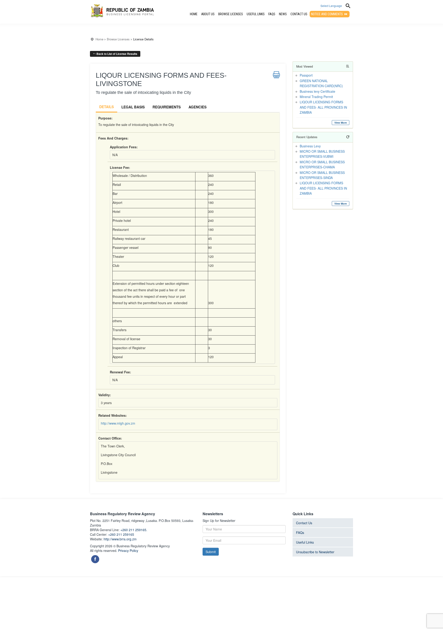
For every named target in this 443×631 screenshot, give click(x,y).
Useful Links (256, 14)
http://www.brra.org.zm (120, 539)
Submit (211, 551)
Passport (306, 75)
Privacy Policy (128, 550)
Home (194, 14)
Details (106, 106)
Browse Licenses (230, 14)
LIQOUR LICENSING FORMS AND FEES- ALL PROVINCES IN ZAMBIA (323, 107)
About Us (208, 14)
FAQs (271, 14)
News (283, 14)
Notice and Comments (327, 14)
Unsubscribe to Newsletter (315, 552)
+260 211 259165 (121, 534)
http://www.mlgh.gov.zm (118, 423)
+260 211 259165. (133, 529)
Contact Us (298, 14)
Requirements (167, 107)
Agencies (198, 107)
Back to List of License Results (116, 54)
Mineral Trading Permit (316, 96)
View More (340, 122)
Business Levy (310, 146)
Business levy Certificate (317, 91)
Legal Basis (133, 107)
